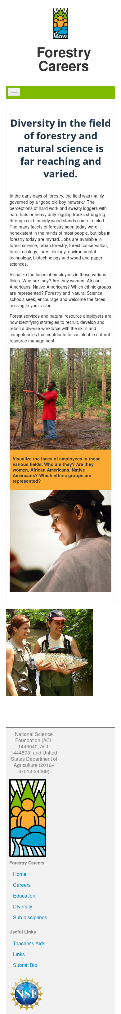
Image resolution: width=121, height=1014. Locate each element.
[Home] (60, 23)
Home (19, 873)
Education (24, 895)
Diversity (22, 906)
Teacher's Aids (29, 943)
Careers (22, 884)
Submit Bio (25, 964)
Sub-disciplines (30, 917)
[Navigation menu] (14, 92)
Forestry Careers (64, 58)
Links (19, 954)
